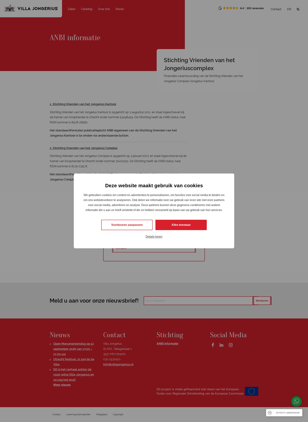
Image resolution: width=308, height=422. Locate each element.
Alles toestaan (181, 225)
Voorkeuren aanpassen (127, 225)
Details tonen (154, 236)
